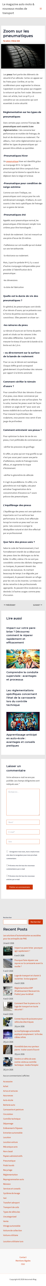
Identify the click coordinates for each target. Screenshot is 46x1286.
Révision (7, 1184)
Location (7, 1137)
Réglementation (10, 1174)
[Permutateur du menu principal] (41, 8)
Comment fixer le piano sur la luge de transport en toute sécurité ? (27, 1006)
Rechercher (7, 917)
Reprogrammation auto (13, 1179)
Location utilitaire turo (13, 1241)
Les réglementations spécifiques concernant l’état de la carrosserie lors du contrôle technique (21, 697)
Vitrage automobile (11, 1226)
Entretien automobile (12, 1132)
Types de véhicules (11, 1212)
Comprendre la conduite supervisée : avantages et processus (22, 676)
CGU (23, 1264)
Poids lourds (8, 1165)
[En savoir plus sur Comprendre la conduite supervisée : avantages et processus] (23, 658)
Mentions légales (23, 1260)
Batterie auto (9, 1105)
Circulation (8, 1114)
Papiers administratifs (12, 1156)
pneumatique (12, 161)
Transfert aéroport (11, 1202)
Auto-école (8, 1100)
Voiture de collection (12, 1230)
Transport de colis (11, 1207)
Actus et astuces (10, 1091)
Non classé (8, 1151)
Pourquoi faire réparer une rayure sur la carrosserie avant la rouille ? (28, 963)
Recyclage (7, 1170)
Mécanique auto (10, 1146)
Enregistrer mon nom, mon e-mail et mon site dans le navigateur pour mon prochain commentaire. (22, 855)
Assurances (8, 1095)
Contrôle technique (11, 1118)
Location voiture (10, 1142)
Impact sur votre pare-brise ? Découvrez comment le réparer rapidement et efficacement (21, 635)
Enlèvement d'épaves (12, 1128)
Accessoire (8, 1081)
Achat (5, 1086)
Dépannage (8, 1123)
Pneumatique (9, 1160)
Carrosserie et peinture (13, 1109)
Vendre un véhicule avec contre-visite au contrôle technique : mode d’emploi (26, 1061)
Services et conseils (11, 1188)
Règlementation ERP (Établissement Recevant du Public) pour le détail (27, 991)
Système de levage (11, 1193)
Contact (23, 1257)
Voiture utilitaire (10, 1235)
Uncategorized (9, 1216)
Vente (5, 1221)
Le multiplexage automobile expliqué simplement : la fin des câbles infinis (28, 1034)
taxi (5, 1198)
